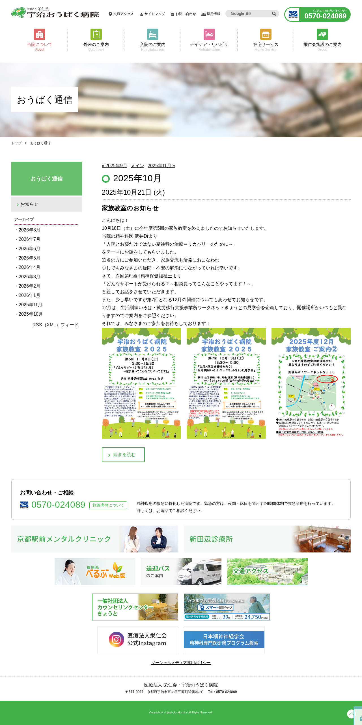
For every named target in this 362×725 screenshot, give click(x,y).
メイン (137, 165)
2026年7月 (29, 239)
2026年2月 (29, 286)
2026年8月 (29, 230)
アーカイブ (24, 219)
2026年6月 (29, 248)
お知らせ (29, 204)
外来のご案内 (96, 46)
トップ (16, 143)
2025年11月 (30, 304)
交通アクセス (123, 14)
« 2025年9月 (114, 165)
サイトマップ (155, 14)
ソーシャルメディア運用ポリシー (181, 662)
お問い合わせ (186, 14)
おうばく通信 (47, 179)
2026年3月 (29, 276)
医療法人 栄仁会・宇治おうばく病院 (181, 685)
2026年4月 (29, 267)
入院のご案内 (152, 46)
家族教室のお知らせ (130, 208)
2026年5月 (29, 258)
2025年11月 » (161, 165)
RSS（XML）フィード (56, 324)
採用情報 (213, 14)
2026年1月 (29, 295)
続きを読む (124, 454)
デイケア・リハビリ (209, 46)
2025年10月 (31, 314)
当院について (39, 46)
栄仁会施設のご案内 (322, 46)
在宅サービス (266, 46)
